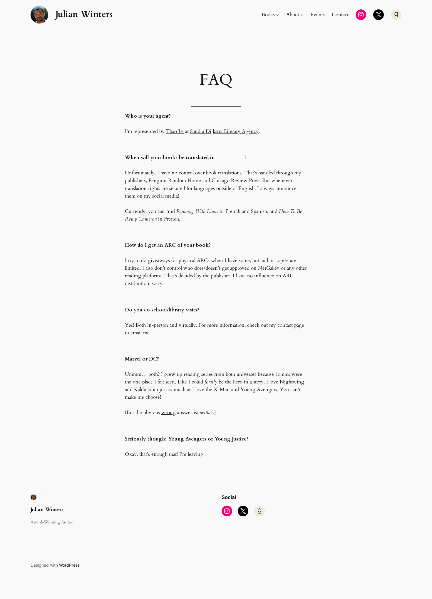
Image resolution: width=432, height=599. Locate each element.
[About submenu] (301, 14)
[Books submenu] (277, 14)
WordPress (69, 565)
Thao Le (175, 131)
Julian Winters (84, 14)
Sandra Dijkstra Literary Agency (224, 131)
